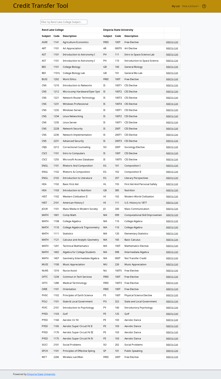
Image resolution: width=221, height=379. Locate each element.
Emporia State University (41, 374)
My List (176, 6)
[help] (204, 6)
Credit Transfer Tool (40, 5)
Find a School (189, 6)
